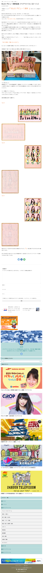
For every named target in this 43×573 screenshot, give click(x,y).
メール (4, 289)
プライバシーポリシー (18, 565)
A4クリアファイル (7, 507)
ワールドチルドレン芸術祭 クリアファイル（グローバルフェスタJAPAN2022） (18, 467)
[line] (24, 259)
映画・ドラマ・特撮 (6, 520)
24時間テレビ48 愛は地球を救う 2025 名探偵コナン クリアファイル (16, 493)
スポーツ (4, 526)
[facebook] (21, 259)
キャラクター (4, 542)
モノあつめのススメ (21, 569)
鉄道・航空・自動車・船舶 (7, 523)
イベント (5, 504)
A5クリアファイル (7, 549)
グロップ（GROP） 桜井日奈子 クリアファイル (11, 415)
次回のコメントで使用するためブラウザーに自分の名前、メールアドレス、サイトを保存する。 (20, 298)
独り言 (4, 545)
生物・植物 (4, 536)
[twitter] (19, 259)
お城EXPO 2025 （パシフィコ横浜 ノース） (10, 441)
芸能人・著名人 (5, 514)
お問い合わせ (26, 565)
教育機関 (4, 533)
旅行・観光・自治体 (6, 517)
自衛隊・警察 (4, 539)
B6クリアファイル (7, 552)
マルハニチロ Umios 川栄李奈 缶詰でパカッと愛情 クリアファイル (16, 390)
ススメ (4, 501)
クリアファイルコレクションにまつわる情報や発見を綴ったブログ (21, 567)
